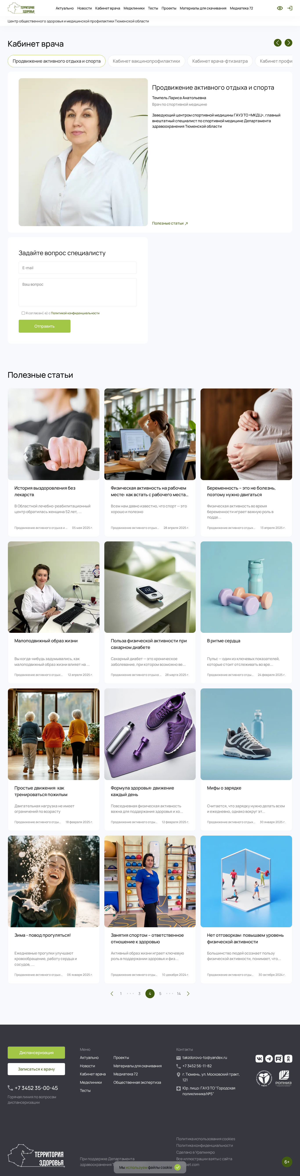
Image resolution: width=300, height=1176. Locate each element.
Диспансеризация (36, 1052)
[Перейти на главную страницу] (21, 8)
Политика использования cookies (205, 1138)
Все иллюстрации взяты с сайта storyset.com (204, 1161)
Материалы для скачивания (203, 8)
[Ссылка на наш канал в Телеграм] (269, 1059)
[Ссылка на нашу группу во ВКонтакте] (259, 1059)
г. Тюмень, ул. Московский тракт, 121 (211, 1077)
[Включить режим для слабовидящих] (280, 8)
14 (179, 993)
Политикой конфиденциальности (75, 313)
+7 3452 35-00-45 (36, 1087)
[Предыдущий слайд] (278, 43)
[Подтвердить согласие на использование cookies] (177, 1167)
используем (136, 1167)
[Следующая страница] (188, 994)
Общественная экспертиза (137, 1082)
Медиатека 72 (241, 8)
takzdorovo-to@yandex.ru (205, 1057)
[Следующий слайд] (288, 43)
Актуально (65, 8)
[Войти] (289, 8)
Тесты (153, 8)
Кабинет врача (107, 8)
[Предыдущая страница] (112, 994)
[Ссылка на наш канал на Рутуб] (279, 1059)
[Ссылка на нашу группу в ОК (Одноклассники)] (288, 1059)
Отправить (44, 326)
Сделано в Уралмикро (195, 1152)
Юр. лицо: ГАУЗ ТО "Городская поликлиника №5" (209, 1090)
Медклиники (134, 8)
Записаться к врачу (36, 1069)
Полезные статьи (168, 223)
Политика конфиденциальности (204, 1145)
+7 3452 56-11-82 (197, 1065)
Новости (84, 8)
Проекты (169, 8)
